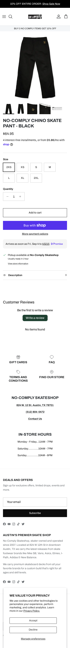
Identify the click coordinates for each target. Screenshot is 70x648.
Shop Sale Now (51, 3)
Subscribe (35, 513)
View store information (18, 263)
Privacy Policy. (31, 610)
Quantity (8, 189)
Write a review (35, 317)
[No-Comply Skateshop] (35, 17)
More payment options (35, 233)
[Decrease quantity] (6, 196)
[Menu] (4, 16)
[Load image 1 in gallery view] (35, 66)
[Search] (12, 16)
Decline (33, 629)
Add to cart (35, 212)
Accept (33, 620)
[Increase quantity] (21, 196)
